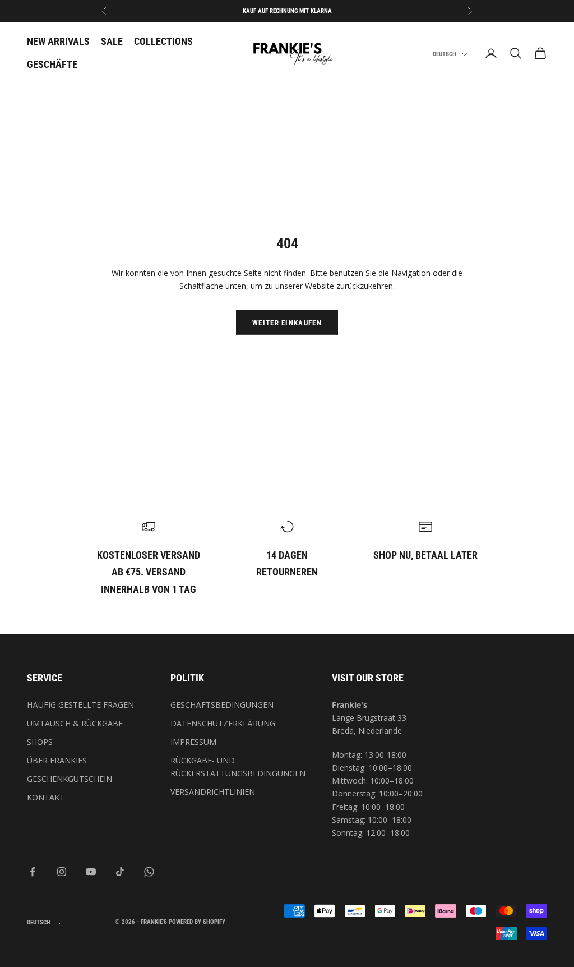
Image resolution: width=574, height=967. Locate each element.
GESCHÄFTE (52, 64)
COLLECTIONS (163, 41)
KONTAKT (45, 797)
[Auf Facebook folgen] (32, 871)
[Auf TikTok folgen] (120, 871)
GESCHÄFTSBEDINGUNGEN (222, 704)
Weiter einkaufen (287, 323)
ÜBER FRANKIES (57, 760)
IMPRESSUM (193, 741)
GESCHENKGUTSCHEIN (69, 778)
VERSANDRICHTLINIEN (212, 791)
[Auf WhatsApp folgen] (149, 871)
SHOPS (40, 741)
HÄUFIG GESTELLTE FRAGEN (80, 704)
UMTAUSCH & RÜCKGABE (75, 723)
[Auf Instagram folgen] (61, 871)
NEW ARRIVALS (58, 41)
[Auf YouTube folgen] (90, 871)
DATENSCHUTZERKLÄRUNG (222, 723)
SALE (112, 41)
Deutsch (444, 54)
